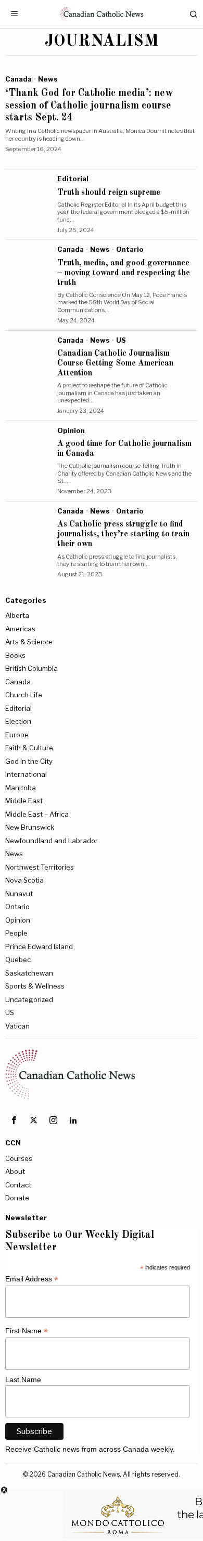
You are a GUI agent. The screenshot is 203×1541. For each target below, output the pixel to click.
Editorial (72, 178)
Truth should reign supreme (108, 192)
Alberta (17, 615)
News (48, 79)
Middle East (24, 800)
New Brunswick (29, 827)
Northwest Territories (39, 867)
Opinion (71, 430)
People (16, 933)
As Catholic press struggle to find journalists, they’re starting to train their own (123, 534)
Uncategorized (29, 999)
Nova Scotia (24, 880)
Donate (17, 1198)
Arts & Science (29, 642)
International (26, 774)
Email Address (31, 1279)
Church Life (23, 695)
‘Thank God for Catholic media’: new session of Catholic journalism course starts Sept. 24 (89, 105)
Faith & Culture (29, 748)
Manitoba (20, 787)
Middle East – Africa (37, 814)
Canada (18, 79)
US (121, 340)
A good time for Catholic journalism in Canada (124, 449)
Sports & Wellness (35, 986)
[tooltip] (13, 1120)
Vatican (17, 1026)
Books (15, 655)
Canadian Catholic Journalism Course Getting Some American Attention (115, 363)
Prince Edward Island (39, 946)
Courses (18, 1158)
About (15, 1171)
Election (18, 721)
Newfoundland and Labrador (51, 840)
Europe (17, 735)
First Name (26, 1331)
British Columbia (31, 668)
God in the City (29, 761)
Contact (18, 1185)
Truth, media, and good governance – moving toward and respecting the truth (123, 273)
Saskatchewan (29, 973)
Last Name (23, 1379)
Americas (20, 629)
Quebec (18, 959)
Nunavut (19, 893)
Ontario (130, 249)
